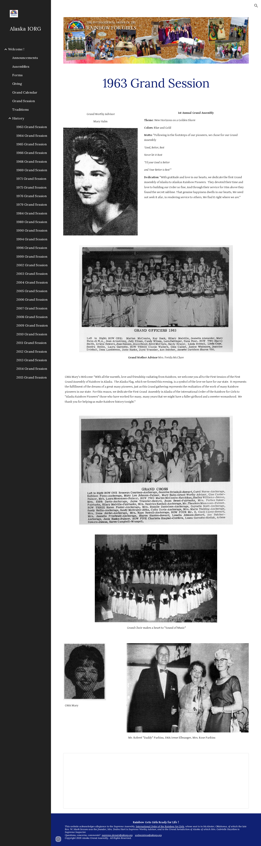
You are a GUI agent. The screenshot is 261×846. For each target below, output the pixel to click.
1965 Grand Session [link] (31, 144)
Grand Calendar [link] (24, 92)
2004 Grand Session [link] (32, 282)
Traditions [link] (20, 109)
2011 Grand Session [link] (31, 343)
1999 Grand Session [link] (31, 256)
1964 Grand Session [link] (31, 136)
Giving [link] (17, 84)
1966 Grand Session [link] (31, 153)
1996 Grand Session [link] (31, 248)
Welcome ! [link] (16, 49)
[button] (256, 6)
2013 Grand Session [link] (31, 360)
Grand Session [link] (23, 101)
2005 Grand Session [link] (31, 291)
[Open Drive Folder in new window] (241, 758)
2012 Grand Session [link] (31, 351)
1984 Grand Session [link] (31, 213)
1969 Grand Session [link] (31, 170)
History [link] (18, 118)
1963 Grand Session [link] (31, 127)
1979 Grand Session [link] (31, 204)
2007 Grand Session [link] (31, 308)
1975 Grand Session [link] (31, 187)
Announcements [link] (25, 58)
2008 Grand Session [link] (32, 317)
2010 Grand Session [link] (31, 334)
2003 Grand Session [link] (32, 274)
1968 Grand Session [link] (31, 161)
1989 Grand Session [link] (31, 222)
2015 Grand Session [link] (31, 377)
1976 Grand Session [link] (31, 196)
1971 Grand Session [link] (31, 179)
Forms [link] (17, 75)
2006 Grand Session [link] (32, 299)
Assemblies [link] (20, 66)
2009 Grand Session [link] (32, 325)
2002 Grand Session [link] (32, 265)
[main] (156, 83)
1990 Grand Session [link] (31, 230)
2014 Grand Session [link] (31, 369)
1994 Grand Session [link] (31, 239)
